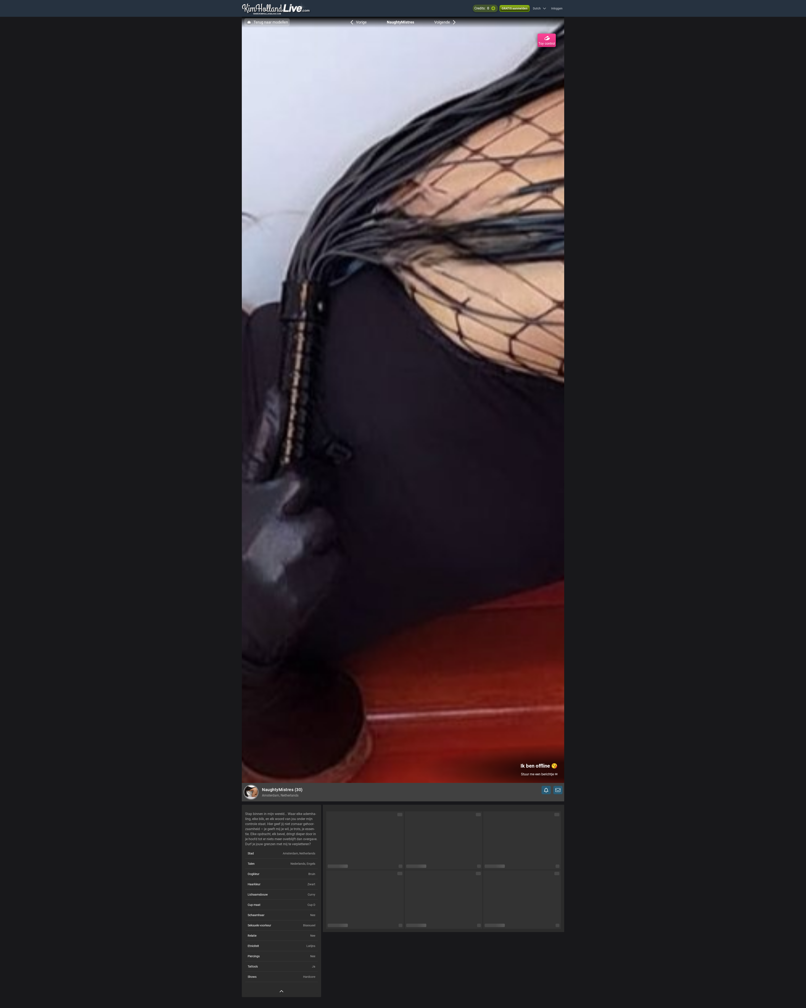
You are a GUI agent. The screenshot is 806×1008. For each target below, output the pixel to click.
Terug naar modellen (271, 22)
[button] (539, 8)
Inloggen (557, 8)
